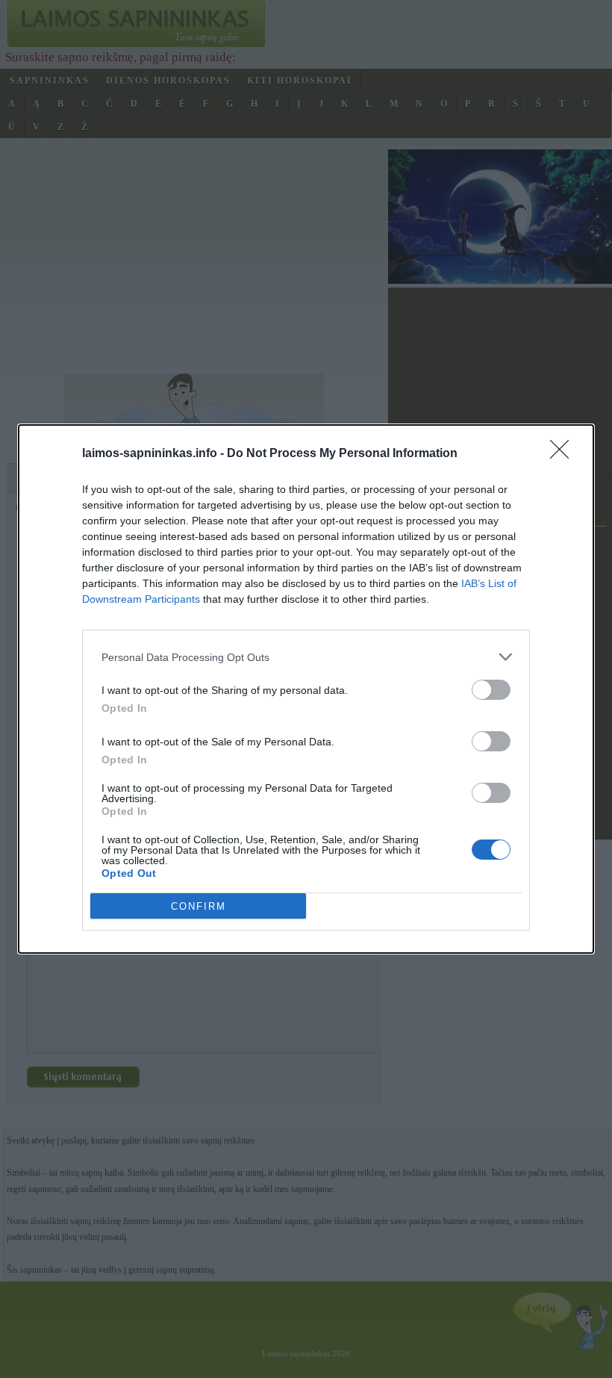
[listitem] (306, 657)
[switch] (491, 690)
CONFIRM (198, 906)
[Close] (564, 454)
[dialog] (306, 689)
